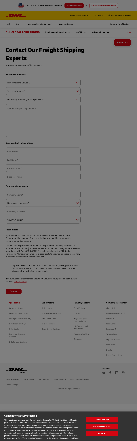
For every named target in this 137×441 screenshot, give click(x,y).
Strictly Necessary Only (102, 426)
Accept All (102, 433)
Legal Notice (74, 438)
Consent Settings (102, 420)
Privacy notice (63, 438)
